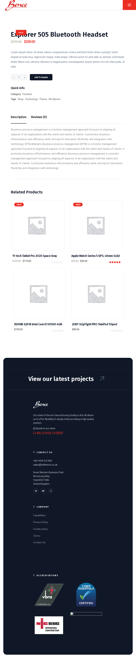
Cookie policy (40, 528)
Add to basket (41, 77)
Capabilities (39, 515)
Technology (31, 99)
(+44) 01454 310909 (48, 433)
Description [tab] (18, 117)
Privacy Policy (40, 522)
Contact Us (39, 542)
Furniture (27, 94)
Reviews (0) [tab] (39, 117)
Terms (36, 535)
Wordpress (55, 99)
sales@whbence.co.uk (45, 464)
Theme (43, 99)
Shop (20, 99)
